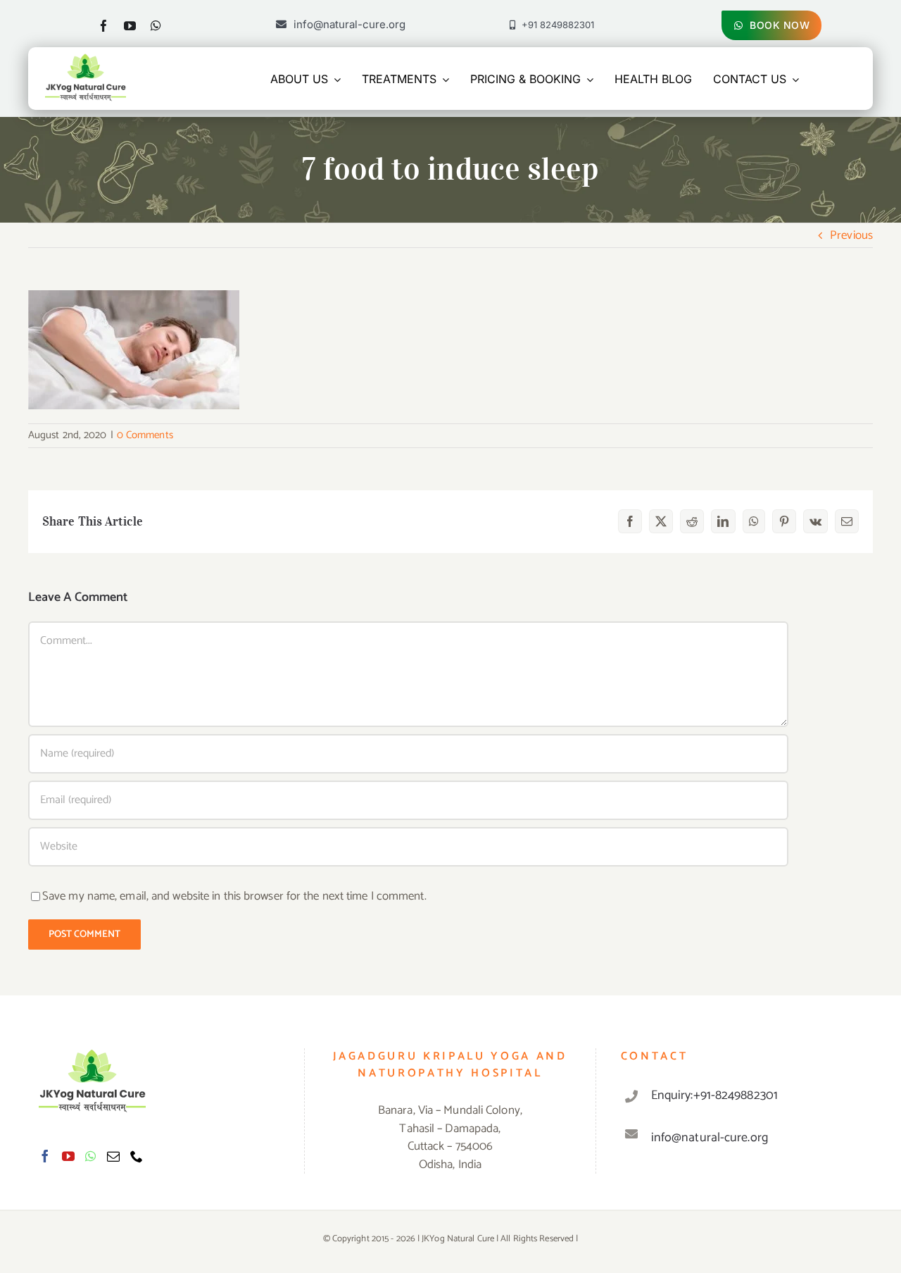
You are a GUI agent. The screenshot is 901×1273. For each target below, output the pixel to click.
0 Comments (145, 435)
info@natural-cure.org (709, 1137)
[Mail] (113, 1156)
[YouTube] (68, 1156)
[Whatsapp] (90, 1156)
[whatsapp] (156, 26)
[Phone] (136, 1156)
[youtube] (130, 26)
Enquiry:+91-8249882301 (714, 1095)
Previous (851, 235)
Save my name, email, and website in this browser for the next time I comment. (234, 896)
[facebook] (104, 26)
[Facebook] (45, 1156)
